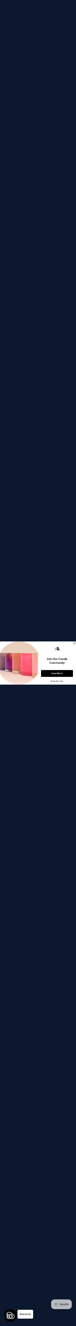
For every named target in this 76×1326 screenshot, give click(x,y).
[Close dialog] (74, 643)
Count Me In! (57, 673)
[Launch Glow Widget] (10, 1315)
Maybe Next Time (57, 681)
